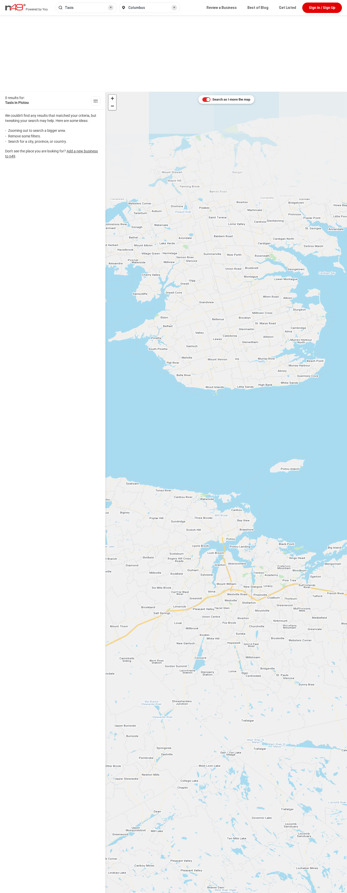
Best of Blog (257, 8)
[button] (112, 98)
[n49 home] (95, 101)
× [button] (111, 7)
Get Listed (287, 8)
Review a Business (222, 8)
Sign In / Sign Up (322, 8)
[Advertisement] (173, 53)
